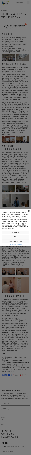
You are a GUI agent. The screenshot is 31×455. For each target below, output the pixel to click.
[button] (28, 211)
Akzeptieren (15, 232)
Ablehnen (15, 237)
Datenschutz (13, 244)
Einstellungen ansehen (15, 241)
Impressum (19, 244)
